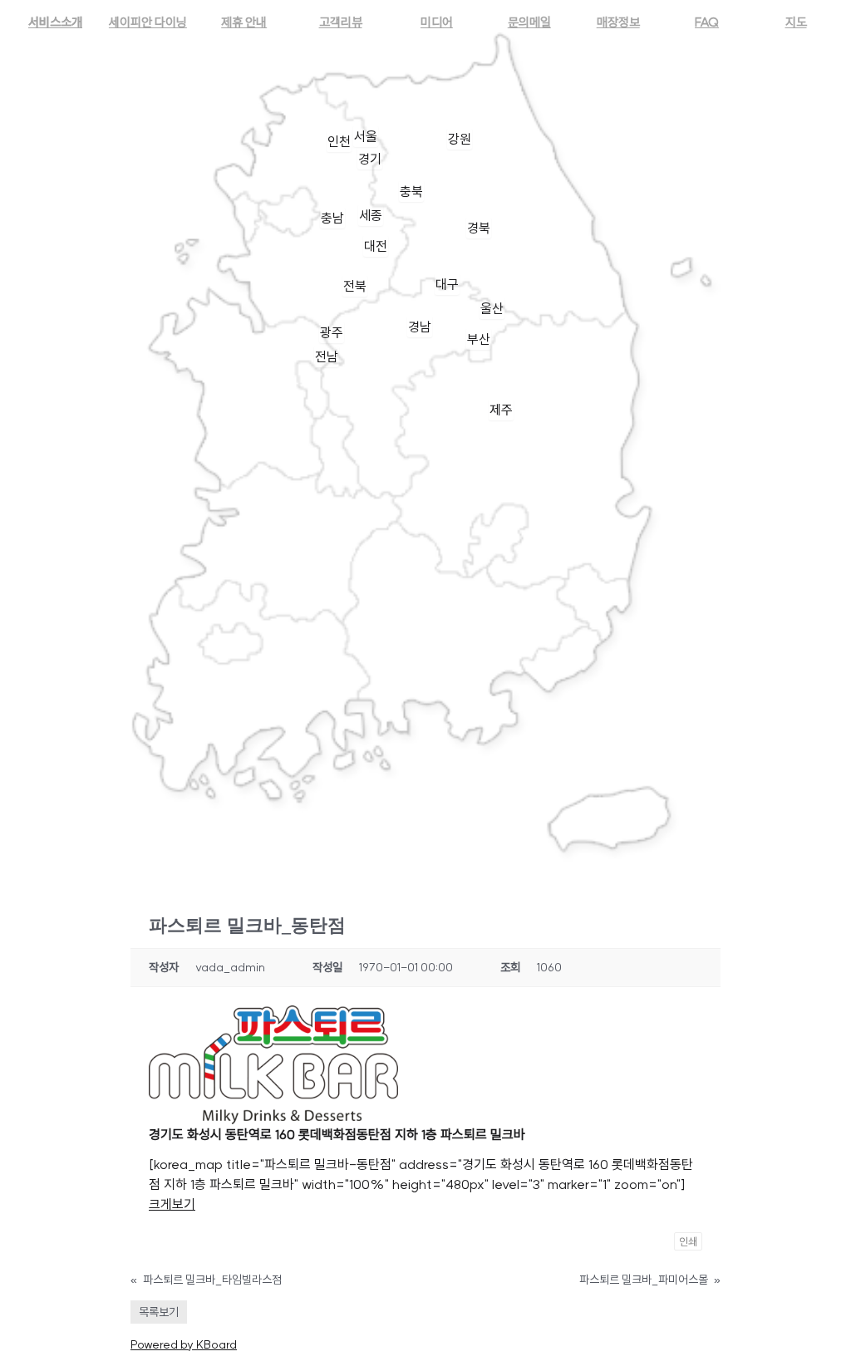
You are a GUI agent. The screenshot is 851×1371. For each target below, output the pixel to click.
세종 (370, 215)
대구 (447, 284)
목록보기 (159, 1312)
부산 (478, 339)
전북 (354, 286)
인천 (339, 141)
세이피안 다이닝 (148, 22)
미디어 (437, 22)
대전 (375, 246)
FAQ (707, 22)
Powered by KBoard (183, 1344)
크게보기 (172, 1204)
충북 (411, 191)
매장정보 (618, 22)
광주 (331, 332)
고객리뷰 (340, 22)
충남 (332, 217)
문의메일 (529, 22)
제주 (501, 409)
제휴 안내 (244, 22)
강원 (459, 138)
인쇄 (688, 1241)
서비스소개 (55, 22)
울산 (492, 308)
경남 (419, 326)
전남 (326, 356)
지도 (796, 22)
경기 (369, 158)
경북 (478, 227)
